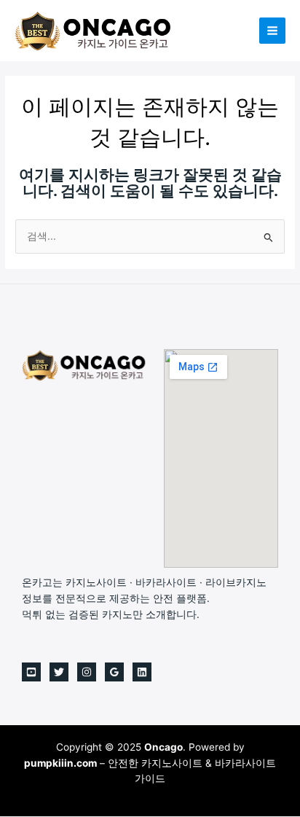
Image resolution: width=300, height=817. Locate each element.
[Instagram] (86, 671)
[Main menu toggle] (272, 30)
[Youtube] (31, 671)
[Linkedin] (142, 671)
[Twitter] (59, 671)
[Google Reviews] (114, 671)
